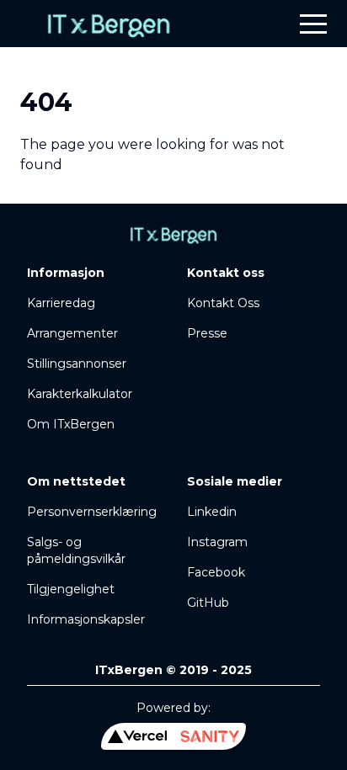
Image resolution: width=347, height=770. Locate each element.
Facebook (216, 572)
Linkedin (212, 511)
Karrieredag (61, 303)
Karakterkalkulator (79, 393)
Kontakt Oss (223, 303)
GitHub (208, 602)
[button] (313, 23)
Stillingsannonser (76, 363)
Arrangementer (72, 333)
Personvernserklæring (92, 511)
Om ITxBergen (71, 424)
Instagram (217, 542)
